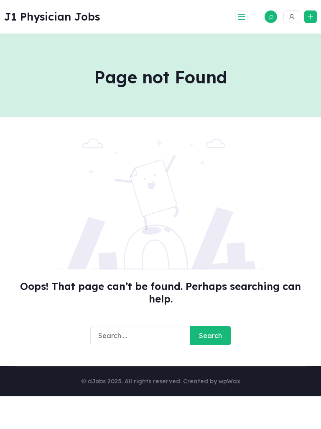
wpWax (229, 381)
